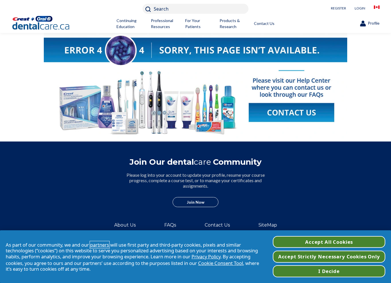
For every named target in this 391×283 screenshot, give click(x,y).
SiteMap (267, 225)
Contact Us (264, 23)
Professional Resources (162, 23)
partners (99, 244)
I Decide (329, 271)
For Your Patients (193, 23)
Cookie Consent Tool (220, 263)
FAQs (170, 225)
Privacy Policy (205, 256)
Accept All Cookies (329, 242)
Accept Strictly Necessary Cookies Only (329, 256)
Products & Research (230, 23)
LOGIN (360, 8)
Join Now (195, 202)
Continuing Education (126, 23)
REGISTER (338, 8)
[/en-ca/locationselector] (377, 9)
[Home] (50, 23)
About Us (125, 225)
